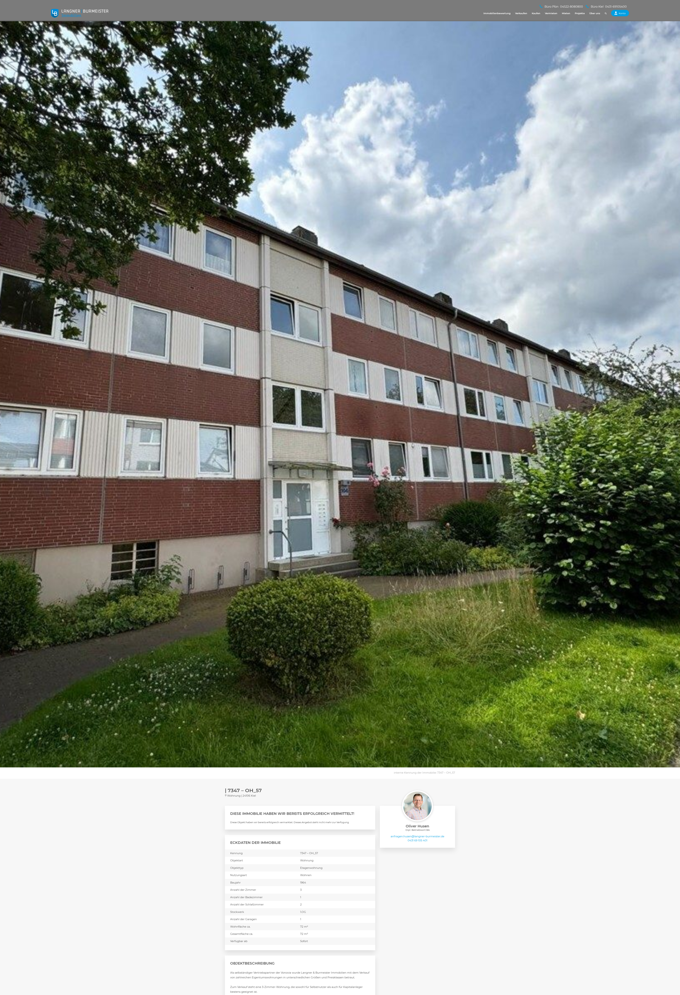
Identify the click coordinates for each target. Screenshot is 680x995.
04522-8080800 (571, 6)
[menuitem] (497, 13)
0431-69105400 (616, 6)
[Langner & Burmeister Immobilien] (80, 13)
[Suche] (605, 13)
